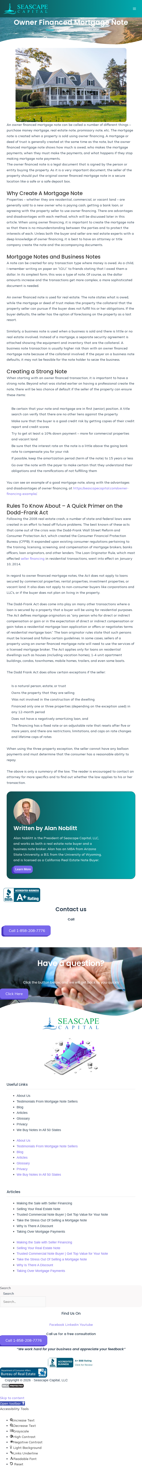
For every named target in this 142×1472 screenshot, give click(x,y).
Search (5, 1288)
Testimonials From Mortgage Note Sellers (47, 1101)
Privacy (22, 1124)
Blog (20, 1107)
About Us (23, 1096)
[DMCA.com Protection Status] (12, 1386)
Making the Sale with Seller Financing (44, 1203)
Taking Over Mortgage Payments (41, 1231)
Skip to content (12, 1398)
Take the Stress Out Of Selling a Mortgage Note (52, 1220)
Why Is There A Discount (35, 1226)
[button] (12, 1403)
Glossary (23, 1118)
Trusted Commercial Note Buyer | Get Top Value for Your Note (62, 1214)
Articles (22, 1113)
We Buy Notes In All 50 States (39, 1130)
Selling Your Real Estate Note (38, 1209)
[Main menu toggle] (134, 8)
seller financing (33, 558)
